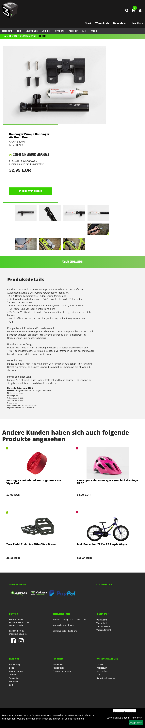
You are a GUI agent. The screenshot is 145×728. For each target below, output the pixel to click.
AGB (98, 674)
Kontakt (100, 664)
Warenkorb (102, 23)
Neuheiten (73, 31)
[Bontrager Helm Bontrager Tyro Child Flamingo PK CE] (107, 475)
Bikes (19, 31)
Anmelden (58, 664)
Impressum (101, 667)
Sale (84, 31)
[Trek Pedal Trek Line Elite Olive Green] (37, 539)
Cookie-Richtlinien (74, 718)
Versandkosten (103, 626)
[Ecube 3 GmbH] (10, 9)
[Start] (5, 36)
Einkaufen (119, 23)
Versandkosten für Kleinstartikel (26, 164)
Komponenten (31, 31)
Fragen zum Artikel (73, 262)
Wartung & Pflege (28, 36)
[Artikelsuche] (127, 10)
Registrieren (58, 667)
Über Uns (136, 23)
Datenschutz (102, 671)
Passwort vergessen (62, 671)
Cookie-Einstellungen (117, 717)
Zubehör (46, 31)
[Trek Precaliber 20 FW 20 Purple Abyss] (107, 539)
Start (88, 23)
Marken (94, 31)
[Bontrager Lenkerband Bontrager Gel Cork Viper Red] (37, 475)
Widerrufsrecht (103, 630)
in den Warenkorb (30, 191)
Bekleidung (7, 31)
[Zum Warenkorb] (133, 10)
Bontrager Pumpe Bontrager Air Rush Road (29, 135)
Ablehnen (137, 717)
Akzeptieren (135, 722)
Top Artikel (59, 31)
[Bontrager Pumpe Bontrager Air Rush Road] (54, 85)
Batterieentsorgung (105, 678)
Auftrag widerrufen (124, 712)
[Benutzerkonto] (140, 10)
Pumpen (42, 36)
